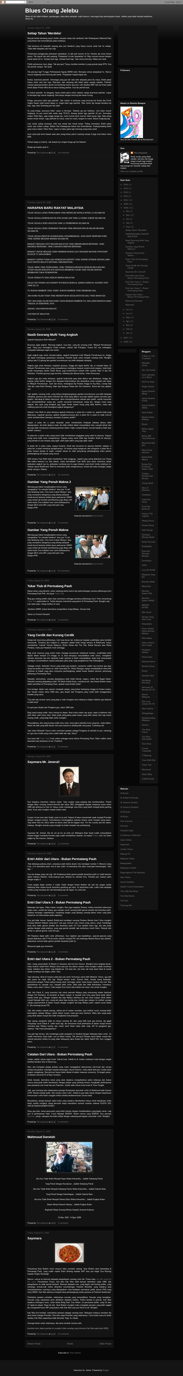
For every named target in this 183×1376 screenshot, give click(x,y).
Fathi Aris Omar (146, 500)
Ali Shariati (125, 812)
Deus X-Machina (146, 489)
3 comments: (63, 523)
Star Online (125, 877)
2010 (126, 200)
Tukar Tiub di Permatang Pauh (49, 586)
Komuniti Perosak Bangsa (146, 553)
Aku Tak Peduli (148, 370)
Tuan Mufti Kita (148, 760)
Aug (128, 227)
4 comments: (63, 1047)
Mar (128, 325)
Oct (128, 219)
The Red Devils (127, 896)
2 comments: (63, 620)
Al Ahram (124, 793)
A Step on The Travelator (148, 357)
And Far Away (148, 382)
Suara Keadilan (127, 882)
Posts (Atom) (75, 1353)
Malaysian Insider (128, 868)
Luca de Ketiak (148, 570)
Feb (128, 329)
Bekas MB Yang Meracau (148, 437)
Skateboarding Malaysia (148, 719)
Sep (128, 223)
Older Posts (105, 1344)
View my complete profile (131, 171)
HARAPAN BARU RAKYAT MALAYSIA (55, 208)
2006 (126, 342)
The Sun (124, 900)
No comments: (64, 571)
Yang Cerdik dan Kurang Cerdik (50, 635)
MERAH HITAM (145, 606)
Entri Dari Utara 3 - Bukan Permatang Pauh (59, 902)
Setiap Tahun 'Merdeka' (44, 33)
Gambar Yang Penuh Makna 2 (49, 482)
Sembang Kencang (146, 681)
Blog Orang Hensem (147, 451)
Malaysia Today (127, 858)
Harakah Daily (126, 830)
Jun (128, 313)
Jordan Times (126, 849)
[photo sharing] (92, 511)
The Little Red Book (129, 891)
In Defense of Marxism (130, 835)
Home (70, 1344)
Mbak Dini (146, 586)
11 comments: (64, 844)
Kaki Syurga (147, 530)
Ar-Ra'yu (124, 816)
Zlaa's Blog (147, 774)
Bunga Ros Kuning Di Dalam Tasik (147, 466)
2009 (126, 204)
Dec (128, 211)
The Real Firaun (146, 730)
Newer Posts (33, 1344)
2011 (126, 196)
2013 (126, 188)
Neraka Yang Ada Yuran (148, 618)
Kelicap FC (125, 854)
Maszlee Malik (148, 582)
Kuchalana (146, 560)
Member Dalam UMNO (148, 599)
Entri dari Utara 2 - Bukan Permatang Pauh (58, 959)
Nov (128, 215)
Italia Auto (124, 844)
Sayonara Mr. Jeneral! (43, 762)
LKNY (144, 565)
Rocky (144, 671)
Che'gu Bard (147, 483)
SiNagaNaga (147, 713)
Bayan (145, 424)
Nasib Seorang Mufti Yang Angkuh (52, 334)
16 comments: (64, 153)
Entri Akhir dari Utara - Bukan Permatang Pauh (61, 859)
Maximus (31, 1116)
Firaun (95, 835)
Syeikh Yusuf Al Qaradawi (131, 887)
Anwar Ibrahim (97, 516)
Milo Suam (146, 612)
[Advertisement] (69, 176)
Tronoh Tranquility (146, 749)
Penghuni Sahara (146, 651)
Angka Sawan (148, 386)
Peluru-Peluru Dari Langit (148, 644)
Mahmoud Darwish (41, 1137)
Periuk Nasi (147, 657)
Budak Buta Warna (147, 458)
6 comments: (63, 747)
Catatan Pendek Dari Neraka (147, 476)
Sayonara (34, 1238)
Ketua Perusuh (148, 542)
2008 (126, 208)
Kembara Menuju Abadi (148, 536)
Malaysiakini (125, 863)
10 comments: (64, 475)
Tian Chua (146, 744)
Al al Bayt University (129, 798)
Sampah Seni (148, 675)
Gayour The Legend (147, 514)
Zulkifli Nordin (148, 779)
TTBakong (146, 755)
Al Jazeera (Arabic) (129, 802)
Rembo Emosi (148, 666)
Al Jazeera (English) (129, 807)
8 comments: (63, 319)
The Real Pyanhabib (146, 738)
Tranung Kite (126, 905)
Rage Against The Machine (132, 872)
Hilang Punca (148, 521)
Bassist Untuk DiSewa (148, 418)
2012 (126, 192)
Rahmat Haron (148, 661)
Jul (127, 309)
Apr (128, 321)
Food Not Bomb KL (146, 507)
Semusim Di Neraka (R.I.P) (148, 688)
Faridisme (146, 495)
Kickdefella (147, 546)
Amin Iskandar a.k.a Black (148, 376)
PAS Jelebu (147, 638)
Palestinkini (147, 624)
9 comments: (63, 1122)
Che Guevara (126, 821)
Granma (124, 826)
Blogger (106, 1370)
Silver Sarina (147, 708)
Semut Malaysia (146, 695)
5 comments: (63, 1223)
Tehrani (145, 725)
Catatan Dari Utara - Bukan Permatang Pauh (59, 1054)
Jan (128, 333)
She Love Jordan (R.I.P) (148, 702)
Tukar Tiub (59, 594)
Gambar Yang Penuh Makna (47, 530)
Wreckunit (146, 769)
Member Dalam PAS (147, 592)
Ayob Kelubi (147, 412)
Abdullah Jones (146, 364)
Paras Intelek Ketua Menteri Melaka (148, 631)
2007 (126, 338)
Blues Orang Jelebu (51, 10)
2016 (126, 184)
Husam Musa (148, 525)
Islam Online (126, 840)
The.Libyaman (140, 153)
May (128, 317)
